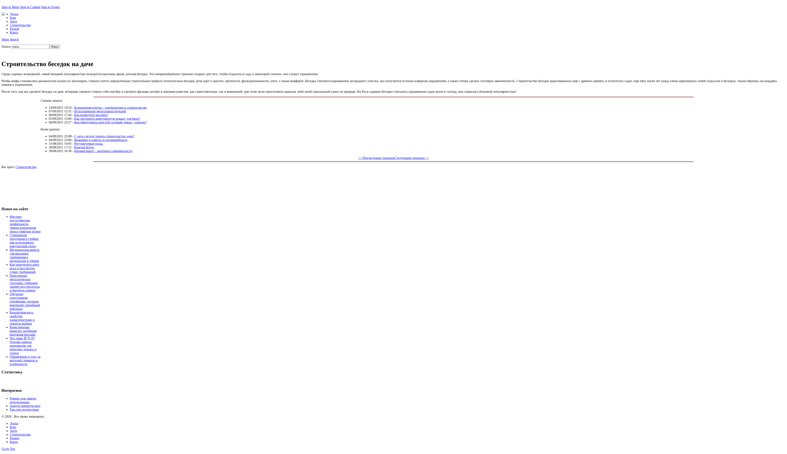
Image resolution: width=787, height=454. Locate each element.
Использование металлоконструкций (100, 111)
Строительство (26, 167)
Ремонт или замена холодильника (23, 400)
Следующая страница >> (411, 158)
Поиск (6, 46)
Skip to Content (30, 7)
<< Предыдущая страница (376, 158)
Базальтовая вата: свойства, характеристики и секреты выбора (22, 318)
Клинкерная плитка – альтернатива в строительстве (110, 107)
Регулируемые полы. (88, 143)
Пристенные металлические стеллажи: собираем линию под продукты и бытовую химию (25, 283)
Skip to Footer (50, 7)
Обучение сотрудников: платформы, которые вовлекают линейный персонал (25, 301)
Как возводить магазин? (91, 115)
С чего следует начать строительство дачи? (104, 136)
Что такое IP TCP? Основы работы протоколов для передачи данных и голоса (23, 346)
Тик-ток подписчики (24, 409)
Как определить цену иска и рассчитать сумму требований (24, 268)
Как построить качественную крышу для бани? (107, 118)
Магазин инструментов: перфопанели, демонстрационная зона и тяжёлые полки (25, 224)
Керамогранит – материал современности (103, 151)
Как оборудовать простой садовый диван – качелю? (110, 122)
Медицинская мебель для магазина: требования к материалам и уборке (24, 255)
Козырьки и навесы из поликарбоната (100, 140)
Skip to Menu (10, 7)
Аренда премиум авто (25, 406)
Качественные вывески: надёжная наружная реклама (23, 330)
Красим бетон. (84, 147)
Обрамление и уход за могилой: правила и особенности (25, 360)
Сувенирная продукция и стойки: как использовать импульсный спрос (24, 240)
